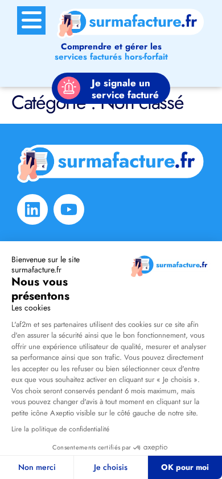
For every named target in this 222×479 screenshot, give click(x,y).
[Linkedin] (32, 209)
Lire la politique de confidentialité (60, 429)
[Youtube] (69, 209)
